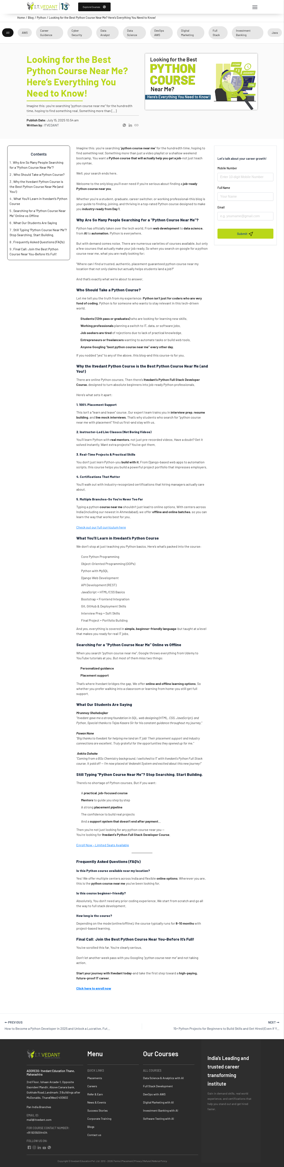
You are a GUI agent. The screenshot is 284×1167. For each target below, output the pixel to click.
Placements (94, 1078)
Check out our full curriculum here (101, 527)
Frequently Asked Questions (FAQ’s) (38, 242)
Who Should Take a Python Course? (39, 174)
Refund (147, 1161)
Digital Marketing (187, 33)
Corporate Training (99, 1118)
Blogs (90, 1126)
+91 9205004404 (37, 1132)
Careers (92, 1086)
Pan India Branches (39, 1107)
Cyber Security (77, 33)
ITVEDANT (51, 125)
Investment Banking (243, 33)
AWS (25, 32)
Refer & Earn (95, 1094)
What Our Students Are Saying (35, 223)
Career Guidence (46, 33)
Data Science (132, 33)
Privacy (138, 1161)
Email (221, 207)
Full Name (223, 188)
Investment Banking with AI (160, 1110)
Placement (127, 1161)
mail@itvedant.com (39, 1119)
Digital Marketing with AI (158, 1102)
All (7, 32)
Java (275, 32)
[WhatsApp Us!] (49, 1146)
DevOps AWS (159, 33)
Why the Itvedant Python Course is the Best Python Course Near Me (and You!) (36, 186)
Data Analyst (105, 33)
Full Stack (216, 33)
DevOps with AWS (154, 1094)
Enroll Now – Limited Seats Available (102, 845)
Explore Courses (91, 6)
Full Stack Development (158, 1086)
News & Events (96, 1102)
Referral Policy (159, 1161)
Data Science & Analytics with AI (163, 1078)
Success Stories (97, 1110)
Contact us (94, 1135)
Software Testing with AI (158, 1118)
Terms (117, 1161)
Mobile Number (227, 168)
